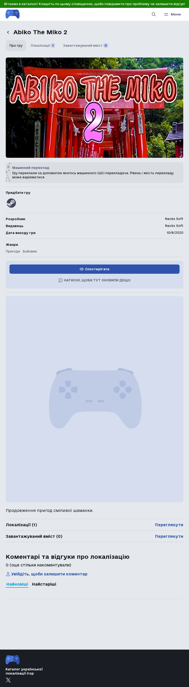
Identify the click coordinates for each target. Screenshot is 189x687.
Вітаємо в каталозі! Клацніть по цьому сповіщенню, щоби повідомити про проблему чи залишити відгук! (94, 4)
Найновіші (17, 584)
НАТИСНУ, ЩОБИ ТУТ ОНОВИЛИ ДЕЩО (97, 280)
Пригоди (13, 251)
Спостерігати (97, 269)
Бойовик (30, 251)
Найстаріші (44, 584)
